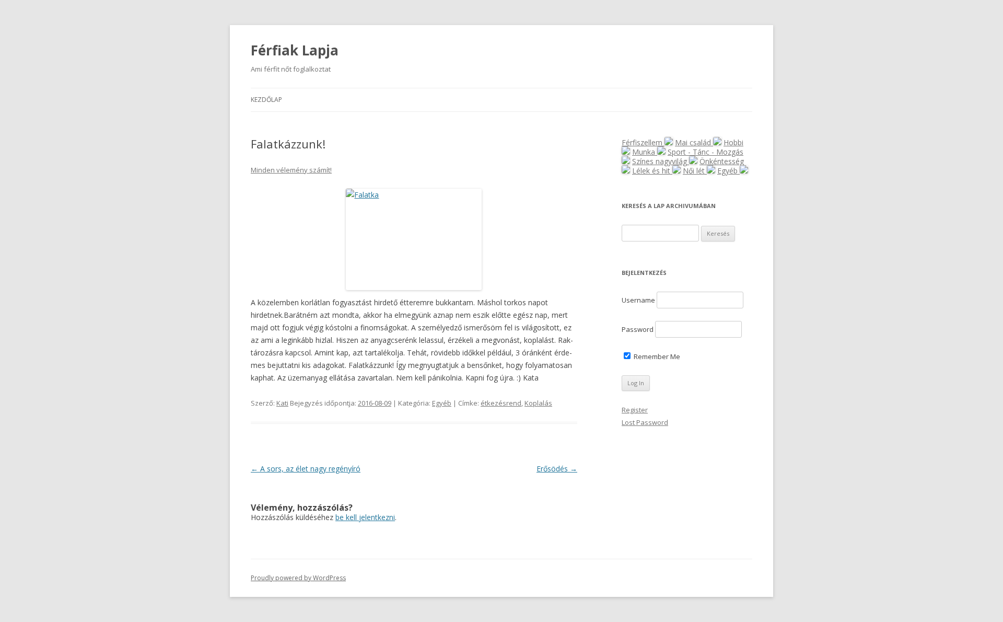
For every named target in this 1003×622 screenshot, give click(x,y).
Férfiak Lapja (295, 50)
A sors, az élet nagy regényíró (305, 469)
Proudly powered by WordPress (298, 577)
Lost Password (645, 422)
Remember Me (656, 356)
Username (638, 300)
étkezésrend (501, 403)
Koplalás (538, 403)
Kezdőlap (266, 99)
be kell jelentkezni (365, 517)
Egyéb (441, 403)
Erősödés (557, 469)
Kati (282, 403)
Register (635, 409)
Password (638, 329)
